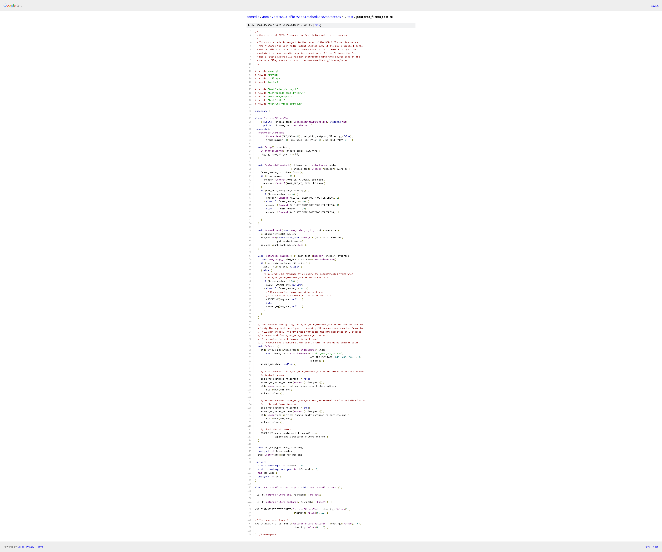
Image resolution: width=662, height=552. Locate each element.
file (317, 25)
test (350, 17)
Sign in (655, 5)
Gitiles (20, 546)
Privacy (30, 546)
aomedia (253, 17)
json (656, 546)
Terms (39, 546)
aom (265, 17)
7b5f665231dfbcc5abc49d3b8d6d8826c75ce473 (306, 17)
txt (647, 546)
